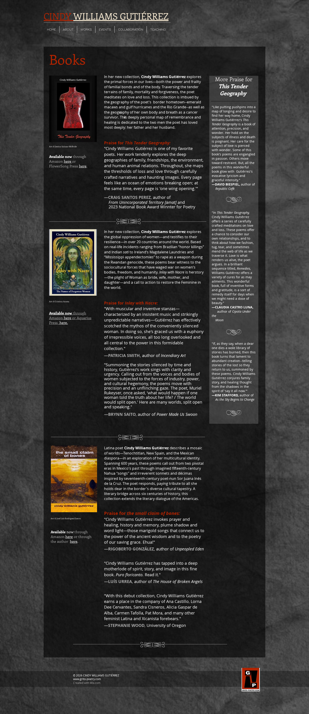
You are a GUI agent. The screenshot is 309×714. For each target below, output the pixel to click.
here (82, 166)
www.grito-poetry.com (87, 679)
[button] (68, 29)
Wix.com (95, 683)
